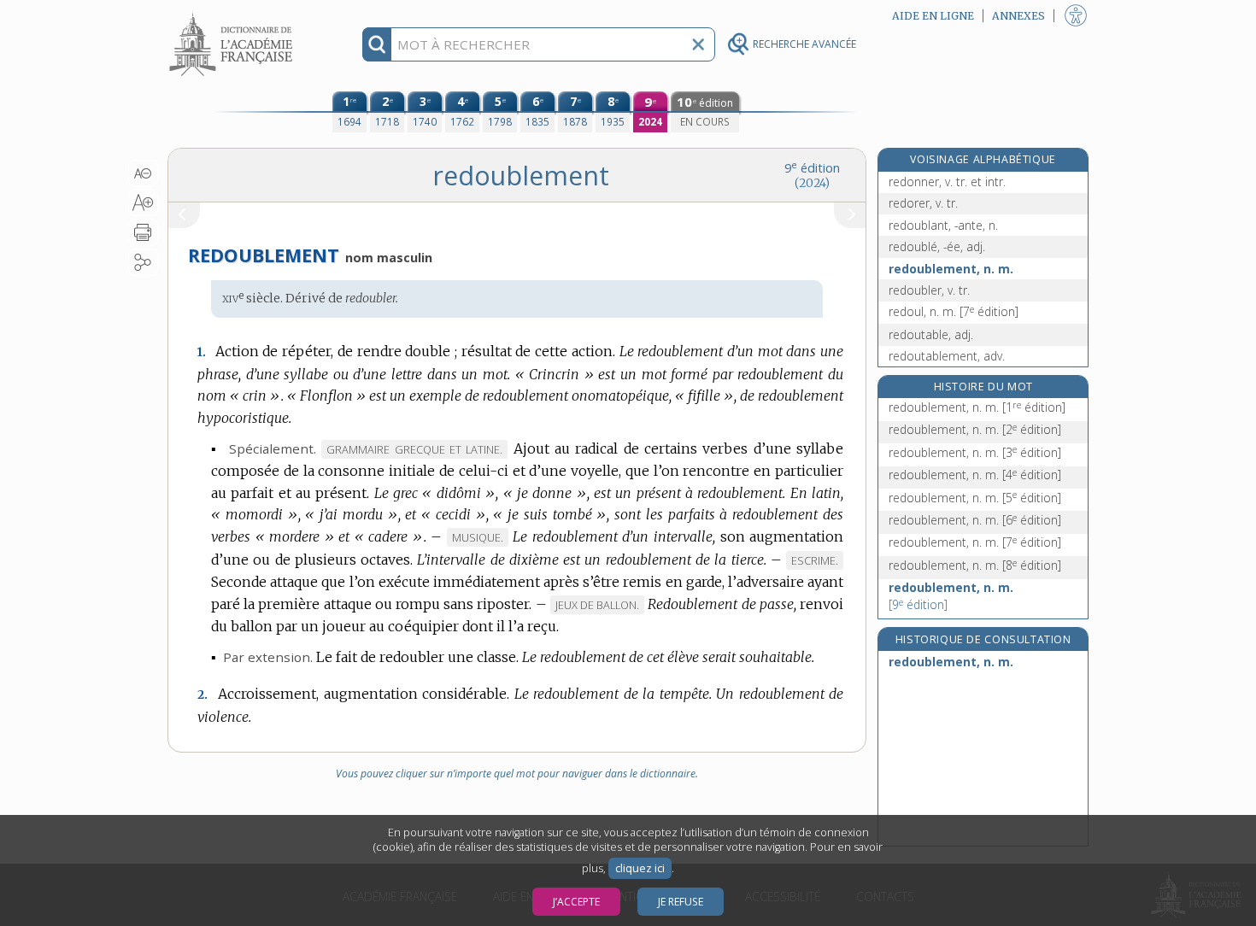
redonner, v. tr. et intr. (947, 181)
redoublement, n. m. (951, 269)
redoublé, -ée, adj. (937, 246)
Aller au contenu (233, 15)
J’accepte (576, 901)
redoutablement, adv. (947, 356)
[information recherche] (377, 44)
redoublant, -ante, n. (943, 225)
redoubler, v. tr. (929, 290)
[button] (143, 173)
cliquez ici (640, 868)
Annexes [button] (1018, 15)
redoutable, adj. (931, 334)
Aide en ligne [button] (933, 15)
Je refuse (680, 901)
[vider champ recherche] (698, 44)
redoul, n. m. (953, 311)
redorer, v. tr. (923, 203)
